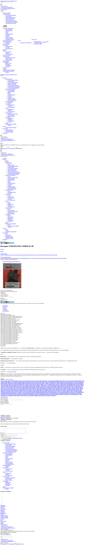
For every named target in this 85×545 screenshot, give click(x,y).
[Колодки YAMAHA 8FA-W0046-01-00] (11, 261)
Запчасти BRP (11, 81)
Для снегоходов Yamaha (13, 80)
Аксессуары (8, 103)
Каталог (4, 77)
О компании (3, 506)
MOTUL (10, 110)
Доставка (14, 371)
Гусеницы (10, 95)
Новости (2, 507)
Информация (3, 513)
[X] (6, 243)
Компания (2, 505)
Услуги (4, 126)
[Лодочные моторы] (10, 40)
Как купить (5, 128)
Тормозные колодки (12, 100)
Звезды (9, 92)
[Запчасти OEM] (10, 13)
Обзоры (2, 523)
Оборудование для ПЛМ (10, 124)
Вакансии (2, 509)
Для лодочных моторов (13, 82)
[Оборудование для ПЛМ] (10, 70)
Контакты (5, 133)
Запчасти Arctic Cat (12, 84)
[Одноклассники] (3, 243)
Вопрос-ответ (3, 521)
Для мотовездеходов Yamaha (14, 86)
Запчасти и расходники (10, 89)
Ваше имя (2, 399)
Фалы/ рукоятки (11, 116)
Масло (7, 108)
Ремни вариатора (11, 94)
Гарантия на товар (9, 131)
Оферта (2, 514)
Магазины (2, 510)
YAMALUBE (11, 109)
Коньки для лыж (11, 98)
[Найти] (0, 538)
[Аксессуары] (10, 44)
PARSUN (10, 102)
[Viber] (8, 243)
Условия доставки (9, 130)
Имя (1, 396)
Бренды (2, 522)
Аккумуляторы (11, 90)
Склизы (9, 97)
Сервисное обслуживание (10, 127)
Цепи (9, 93)
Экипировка (8, 117)
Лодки (6, 122)
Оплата (13, 362)
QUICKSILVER (11, 111)
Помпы (9, 125)
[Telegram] (13, 243)
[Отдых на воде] (10, 55)
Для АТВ (10, 106)
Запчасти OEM (8, 78)
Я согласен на (12, 438)
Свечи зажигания (11, 99)
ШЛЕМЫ (10, 119)
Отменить (8, 415)
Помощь (2, 518)
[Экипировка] (10, 61)
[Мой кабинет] (1, 5)
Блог (1, 520)
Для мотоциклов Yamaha (13, 88)
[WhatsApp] (10, 243)
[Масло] (10, 49)
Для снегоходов (11, 104)
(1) (5, 309)
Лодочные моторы (9, 101)
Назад (6, 160)
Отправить (3, 415)
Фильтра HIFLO (11, 91)
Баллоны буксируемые (13, 113)
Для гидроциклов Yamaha (13, 85)
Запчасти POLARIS (12, 83)
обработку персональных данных (15, 438)
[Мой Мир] (4, 243)
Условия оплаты (8, 129)
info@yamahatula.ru (4, 529)
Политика (2, 512)
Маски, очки (10, 118)
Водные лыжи (11, 115)
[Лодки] (10, 67)
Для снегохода (11, 120)
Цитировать (5, 396)
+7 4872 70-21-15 (4, 6)
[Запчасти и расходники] (10, 26)
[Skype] (11, 243)
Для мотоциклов (11, 107)
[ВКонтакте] (1, 243)
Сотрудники (3, 508)
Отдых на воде (8, 112)
